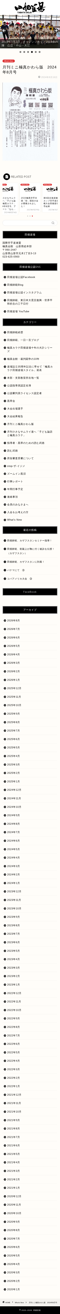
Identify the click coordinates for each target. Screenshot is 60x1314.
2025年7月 (13, 730)
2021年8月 (13, 1128)
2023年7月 (13, 933)
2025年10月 (14, 705)
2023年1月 (13, 984)
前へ (4, 30)
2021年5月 (13, 1154)
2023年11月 (14, 899)
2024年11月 (14, 798)
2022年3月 (13, 1069)
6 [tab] (39, 52)
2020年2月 (13, 1281)
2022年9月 (13, 1018)
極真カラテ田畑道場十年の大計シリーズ (29, 349)
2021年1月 (13, 1187)
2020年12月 (14, 1196)
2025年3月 (13, 764)
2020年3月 (13, 1272)
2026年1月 (13, 679)
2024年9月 (13, 815)
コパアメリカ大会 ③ (19, 579)
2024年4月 (13, 857)
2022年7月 (13, 1035)
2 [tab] (24, 52)
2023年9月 (13, 916)
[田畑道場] (30, 11)
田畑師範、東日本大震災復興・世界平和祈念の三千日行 (29, 302)
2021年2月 (13, 1179)
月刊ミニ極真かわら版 (20, 424)
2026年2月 (13, 671)
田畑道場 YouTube (18, 311)
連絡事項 (12, 496)
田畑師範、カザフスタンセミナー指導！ (29, 540)
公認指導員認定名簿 (19, 385)
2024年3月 (13, 866)
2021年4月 (13, 1162)
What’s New (14, 519)
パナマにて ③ (17, 570)
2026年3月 (13, 662)
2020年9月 (13, 1221)
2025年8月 (13, 722)
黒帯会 (11, 400)
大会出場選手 (15, 408)
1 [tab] (20, 52)
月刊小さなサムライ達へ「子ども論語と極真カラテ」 (29, 433)
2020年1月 (13, 1289)
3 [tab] (28, 52)
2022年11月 (14, 1001)
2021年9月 (13, 1120)
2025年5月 (13, 747)
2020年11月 (14, 1204)
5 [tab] (36, 52)
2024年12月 (14, 789)
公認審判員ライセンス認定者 (24, 393)
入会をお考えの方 (17, 512)
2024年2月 (13, 874)
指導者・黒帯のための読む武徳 (25, 442)
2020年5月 (13, 1255)
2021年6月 (13, 1145)
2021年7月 (13, 1137)
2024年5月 (13, 849)
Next (55, 30)
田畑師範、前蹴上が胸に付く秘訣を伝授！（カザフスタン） (31, 551)
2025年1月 (13, 781)
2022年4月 (13, 1060)
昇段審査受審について (20, 458)
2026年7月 (13, 629)
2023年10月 (14, 908)
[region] (30, 31)
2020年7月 (13, 1238)
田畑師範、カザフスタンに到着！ (26, 562)
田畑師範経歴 (15, 332)
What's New (8, 61)
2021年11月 (14, 1103)
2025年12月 (14, 688)
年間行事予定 (15, 489)
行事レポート (15, 481)
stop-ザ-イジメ (16, 466)
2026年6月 (13, 637)
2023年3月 (13, 967)
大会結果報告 (15, 416)
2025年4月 (13, 756)
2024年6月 (13, 840)
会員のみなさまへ (17, 504)
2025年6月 (13, 739)
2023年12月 (14, 891)
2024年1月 (13, 883)
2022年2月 (13, 1077)
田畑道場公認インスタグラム (24, 292)
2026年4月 (13, 654)
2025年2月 (13, 772)
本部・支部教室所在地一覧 (23, 377)
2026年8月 (13, 620)
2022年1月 (13, 1086)
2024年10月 (14, 806)
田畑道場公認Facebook (21, 277)
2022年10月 (14, 1010)
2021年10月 (14, 1111)
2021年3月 (13, 1170)
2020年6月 (13, 1247)
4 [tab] (32, 52)
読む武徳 (12, 450)
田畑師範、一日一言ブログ (23, 340)
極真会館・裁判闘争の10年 (23, 358)
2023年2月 (13, 976)
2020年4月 (13, 1264)
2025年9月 (13, 713)
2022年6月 (13, 1043)
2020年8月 (13, 1230)
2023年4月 (13, 959)
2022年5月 (13, 1052)
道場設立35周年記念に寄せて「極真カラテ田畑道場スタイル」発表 (30, 368)
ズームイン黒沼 (16, 473)
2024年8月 (13, 823)
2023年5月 (13, 950)
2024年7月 (13, 832)
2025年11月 (14, 696)
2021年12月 (14, 1094)
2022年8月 (13, 1026)
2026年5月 (13, 645)
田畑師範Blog (15, 284)
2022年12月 (14, 993)
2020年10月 (14, 1213)
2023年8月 (13, 925)
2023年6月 (13, 942)
